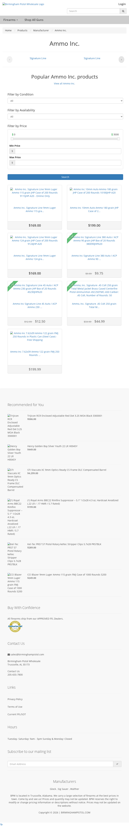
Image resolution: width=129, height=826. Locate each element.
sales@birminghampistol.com (27, 654)
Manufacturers (64, 781)
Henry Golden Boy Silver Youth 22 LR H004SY (52, 446)
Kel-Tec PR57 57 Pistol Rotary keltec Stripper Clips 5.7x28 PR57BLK (64, 544)
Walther (74, 789)
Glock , (54, 789)
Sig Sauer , (64, 789)
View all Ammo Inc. (64, 83)
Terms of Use (15, 706)
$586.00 (31, 419)
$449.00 (31, 449)
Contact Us (14, 671)
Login (122, 4)
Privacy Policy (15, 699)
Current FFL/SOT (17, 714)
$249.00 (31, 578)
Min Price (14, 145)
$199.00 (31, 507)
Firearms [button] (9, 20)
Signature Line (92, 58)
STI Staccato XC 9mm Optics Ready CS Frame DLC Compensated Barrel (66, 469)
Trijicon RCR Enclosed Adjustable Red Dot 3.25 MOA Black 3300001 (64, 415)
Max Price (15, 157)
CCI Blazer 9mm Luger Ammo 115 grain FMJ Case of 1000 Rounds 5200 (66, 574)
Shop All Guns (34, 20)
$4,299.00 (32, 473)
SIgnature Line (38, 58)
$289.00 (31, 547)
